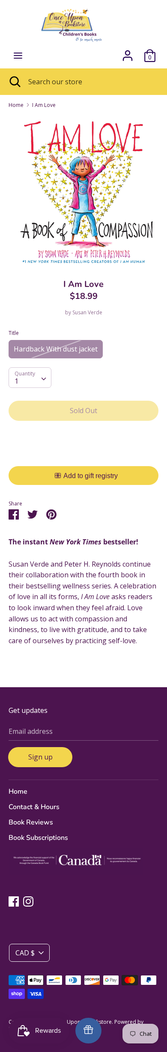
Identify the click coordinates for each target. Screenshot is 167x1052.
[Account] (127, 52)
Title (14, 333)
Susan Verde (87, 312)
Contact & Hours (34, 807)
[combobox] (30, 377)
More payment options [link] (84, 457)
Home (18, 791)
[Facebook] (14, 901)
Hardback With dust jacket (56, 349)
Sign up (40, 757)
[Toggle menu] (18, 55)
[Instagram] (28, 901)
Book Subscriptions (38, 837)
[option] (83, 191)
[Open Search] (14, 82)
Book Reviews (31, 822)
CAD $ (25, 952)
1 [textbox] (16, 381)
